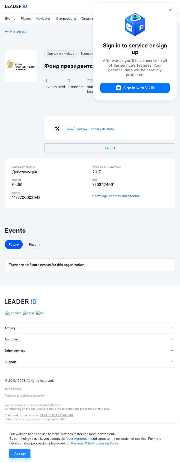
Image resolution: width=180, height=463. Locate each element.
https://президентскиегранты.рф (89, 128)
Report (110, 148)
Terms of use (13, 388)
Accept (20, 453)
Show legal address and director (115, 196)
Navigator (43, 18)
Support (10, 362)
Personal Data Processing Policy (94, 443)
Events (10, 18)
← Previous (16, 31)
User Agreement (78, 438)
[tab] (90, 328)
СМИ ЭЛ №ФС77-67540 (56, 415)
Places (26, 18)
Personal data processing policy (25, 395)
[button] (90, 328)
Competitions (66, 18)
